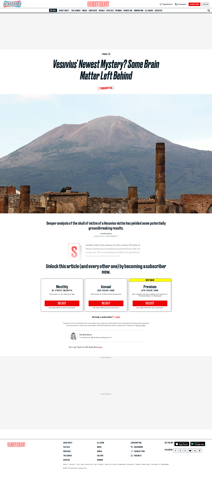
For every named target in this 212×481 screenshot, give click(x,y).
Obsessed (93, 10)
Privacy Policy (141, 325)
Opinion (118, 10)
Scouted (158, 10)
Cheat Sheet (64, 10)
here (100, 347)
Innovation (138, 10)
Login (117, 317)
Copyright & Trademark (160, 464)
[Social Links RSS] (195, 451)
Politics (109, 10)
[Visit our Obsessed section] (20, 4)
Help (95, 464)
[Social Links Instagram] (185, 451)
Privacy (101, 464)
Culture (100, 456)
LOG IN (205, 4)
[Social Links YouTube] (190, 451)
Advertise (89, 464)
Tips (78, 464)
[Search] (209, 10)
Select (62, 303)
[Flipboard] (200, 451)
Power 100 (127, 10)
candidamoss (85, 337)
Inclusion (130, 464)
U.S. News (149, 10)
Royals (102, 10)
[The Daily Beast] (98, 4)
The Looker (75, 10)
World (99, 451)
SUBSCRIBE (194, 4)
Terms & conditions (142, 464)
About (65, 464)
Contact (72, 464)
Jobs (82, 464)
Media (84, 10)
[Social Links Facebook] (175, 451)
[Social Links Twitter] (180, 451)
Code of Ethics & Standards (115, 464)
